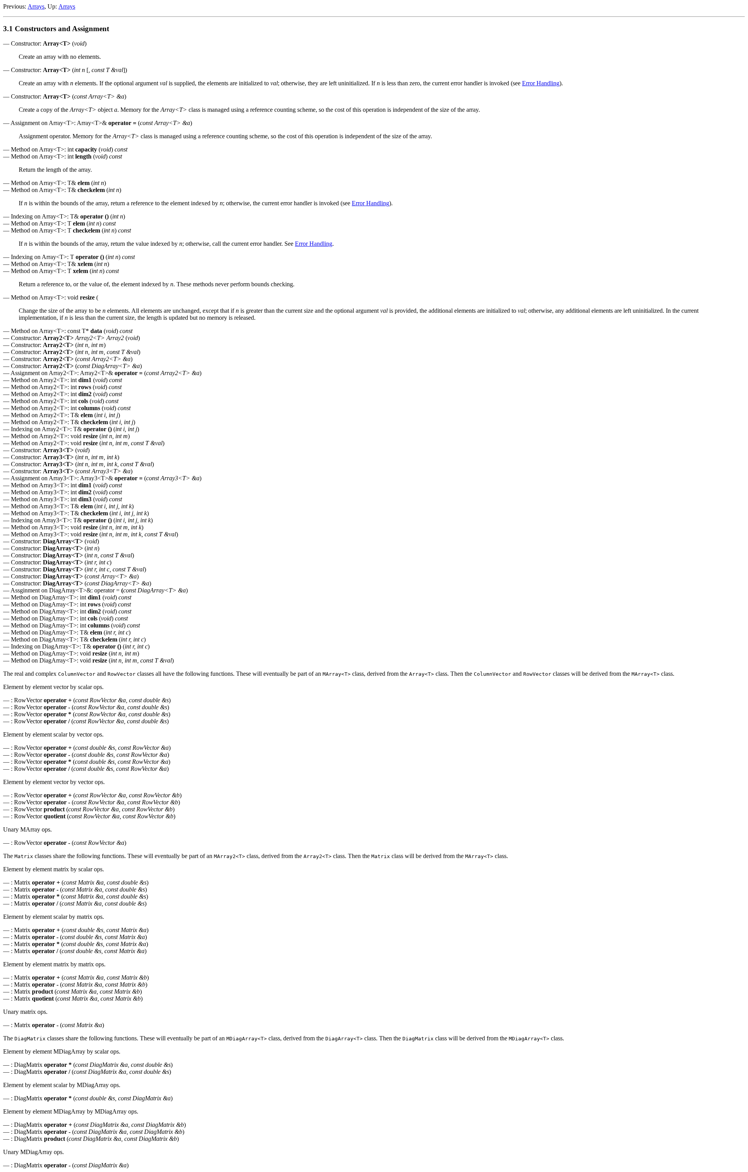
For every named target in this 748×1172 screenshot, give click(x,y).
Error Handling (540, 83)
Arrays (36, 6)
